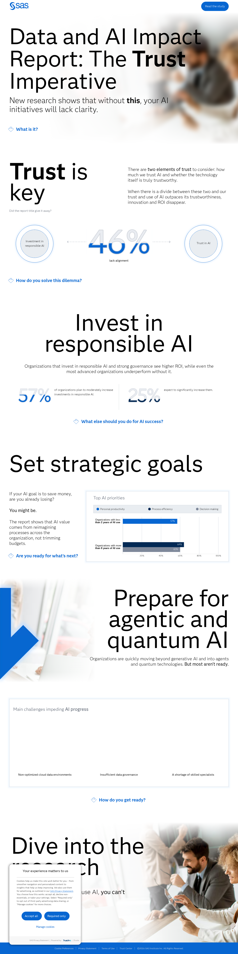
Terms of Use (108, 948)
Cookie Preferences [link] (64, 948)
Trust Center (126, 948)
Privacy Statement (87, 948)
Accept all (31, 916)
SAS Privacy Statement (61, 891)
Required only (56, 916)
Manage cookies (45, 927)
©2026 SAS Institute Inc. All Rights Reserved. (160, 948)
